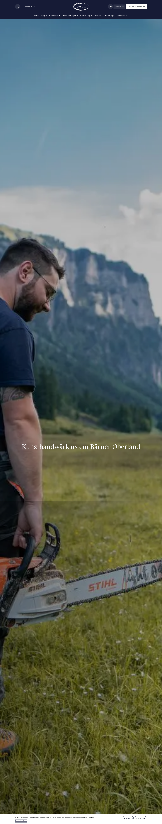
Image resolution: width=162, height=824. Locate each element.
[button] (17, 6)
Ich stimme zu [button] (140, 818)
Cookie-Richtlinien (21, 821)
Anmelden (119, 6)
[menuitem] (36, 15)
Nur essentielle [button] (128, 818)
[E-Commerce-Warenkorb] (110, 6)
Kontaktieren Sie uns (136, 6)
